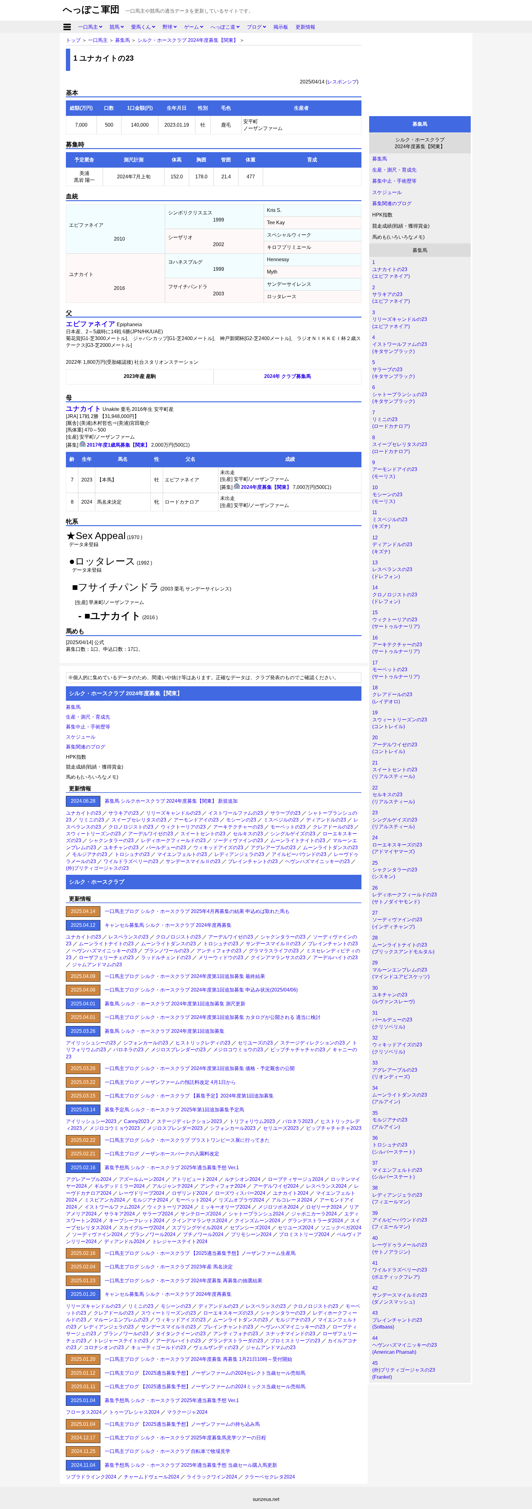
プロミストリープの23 (295, 1340)
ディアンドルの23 (326, 819)
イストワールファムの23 (235, 813)
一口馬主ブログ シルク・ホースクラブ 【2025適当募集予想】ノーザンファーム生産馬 (200, 1253)
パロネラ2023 (297, 1121)
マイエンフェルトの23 (182, 854)
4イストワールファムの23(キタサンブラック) (399, 344)
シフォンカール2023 (233, 1128)
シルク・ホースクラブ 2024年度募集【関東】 (187, 40)
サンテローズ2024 (200, 1213)
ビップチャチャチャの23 (297, 1049)
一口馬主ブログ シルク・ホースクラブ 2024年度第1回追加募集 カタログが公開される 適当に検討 (212, 1017)
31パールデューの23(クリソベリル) (392, 1019)
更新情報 (305, 27)
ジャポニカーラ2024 (314, 1213)
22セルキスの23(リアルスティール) (393, 794)
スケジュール (387, 192)
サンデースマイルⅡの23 (193, 861)
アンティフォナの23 (218, 950)
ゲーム (192, 27)
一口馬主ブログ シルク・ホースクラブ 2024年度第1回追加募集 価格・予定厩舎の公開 (200, 1068)
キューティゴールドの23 (158, 1347)
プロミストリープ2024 (304, 1234)
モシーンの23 (241, 819)
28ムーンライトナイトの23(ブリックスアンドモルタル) (403, 944)
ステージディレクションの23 (312, 1042)
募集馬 (122, 40)
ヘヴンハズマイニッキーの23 (317, 861)
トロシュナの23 (132, 854)
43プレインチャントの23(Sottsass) (397, 1319)
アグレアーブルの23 (273, 847)
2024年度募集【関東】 (266, 487)
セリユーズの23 (255, 1042)
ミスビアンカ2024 (104, 1200)
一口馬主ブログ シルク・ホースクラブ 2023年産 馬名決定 (169, 1266)
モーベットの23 (287, 827)
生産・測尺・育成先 (394, 169)
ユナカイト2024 (290, 1193)
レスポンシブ (342, 81)
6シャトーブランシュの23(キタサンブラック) (399, 394)
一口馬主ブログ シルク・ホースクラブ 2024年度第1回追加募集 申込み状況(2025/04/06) (201, 989)
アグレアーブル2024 (88, 1179)
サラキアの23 (123, 813)
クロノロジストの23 (130, 827)
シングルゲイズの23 (292, 833)
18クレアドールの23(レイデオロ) (392, 694)
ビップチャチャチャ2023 (333, 1128)
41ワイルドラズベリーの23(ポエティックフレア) (399, 1270)
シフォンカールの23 (145, 1042)
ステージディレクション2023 (189, 1121)
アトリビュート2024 (194, 1179)
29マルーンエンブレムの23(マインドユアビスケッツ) (400, 969)
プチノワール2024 (203, 1234)
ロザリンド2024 (190, 1193)
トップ (73, 40)
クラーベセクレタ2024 (269, 1476)
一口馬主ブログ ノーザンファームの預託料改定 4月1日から (170, 1082)
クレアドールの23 (333, 827)
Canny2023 (136, 1121)
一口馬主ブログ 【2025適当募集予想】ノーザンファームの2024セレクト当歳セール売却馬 (205, 1373)
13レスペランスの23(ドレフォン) (392, 569)
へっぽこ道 (223, 27)
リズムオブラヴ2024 (241, 1200)
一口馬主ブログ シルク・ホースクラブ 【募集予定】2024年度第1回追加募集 (189, 1095)
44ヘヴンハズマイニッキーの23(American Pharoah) (404, 1345)
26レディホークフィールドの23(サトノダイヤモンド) (404, 894)
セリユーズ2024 (295, 1227)
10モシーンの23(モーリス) (387, 494)
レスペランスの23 (128, 936)
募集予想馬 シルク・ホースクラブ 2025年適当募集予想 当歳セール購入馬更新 (191, 1465)
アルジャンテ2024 (172, 1186)
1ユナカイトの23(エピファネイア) (391, 269)
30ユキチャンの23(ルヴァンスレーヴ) (393, 994)
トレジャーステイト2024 (180, 1241)
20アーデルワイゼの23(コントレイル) (394, 744)
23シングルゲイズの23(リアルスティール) (394, 819)
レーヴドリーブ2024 (141, 1193)
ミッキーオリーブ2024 (225, 1207)
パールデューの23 (166, 847)
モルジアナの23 (89, 854)
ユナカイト (83, 408)
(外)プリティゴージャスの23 (97, 868)
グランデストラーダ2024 (315, 1220)
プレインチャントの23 (253, 861)
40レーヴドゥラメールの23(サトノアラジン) (399, 1245)
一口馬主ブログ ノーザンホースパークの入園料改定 (162, 1153)
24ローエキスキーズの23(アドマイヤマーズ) (397, 844)
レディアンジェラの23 (239, 854)
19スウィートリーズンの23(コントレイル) (399, 719)
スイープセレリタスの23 (138, 819)
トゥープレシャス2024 (134, 1412)
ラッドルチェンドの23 (166, 957)
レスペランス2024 (326, 1186)
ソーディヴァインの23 (238, 840)
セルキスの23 (248, 833)
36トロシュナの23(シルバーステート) (393, 1144)
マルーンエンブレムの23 (121, 1319)
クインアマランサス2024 (199, 1220)
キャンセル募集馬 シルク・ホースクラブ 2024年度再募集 (168, 925)
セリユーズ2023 (281, 1128)
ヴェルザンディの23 (215, 1347)
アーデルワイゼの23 (150, 833)
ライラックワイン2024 (212, 1476)
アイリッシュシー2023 (91, 1121)
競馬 (115, 27)
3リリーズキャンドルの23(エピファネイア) (399, 319)
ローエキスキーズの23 (228, 1313)
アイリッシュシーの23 (91, 1042)
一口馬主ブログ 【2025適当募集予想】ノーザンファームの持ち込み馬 (182, 1424)
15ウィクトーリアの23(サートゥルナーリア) (396, 619)
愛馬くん (141, 27)
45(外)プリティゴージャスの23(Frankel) (403, 1370)
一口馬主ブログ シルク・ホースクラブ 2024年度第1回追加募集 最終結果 (185, 976)
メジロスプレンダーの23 (178, 1049)
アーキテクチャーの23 (238, 827)
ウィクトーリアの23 (183, 827)
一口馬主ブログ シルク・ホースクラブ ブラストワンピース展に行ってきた (187, 1140)
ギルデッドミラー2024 (119, 1186)
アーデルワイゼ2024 (276, 1186)
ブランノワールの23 (166, 950)
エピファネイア (90, 324)
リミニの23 (91, 819)
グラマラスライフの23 (274, 950)
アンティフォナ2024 (223, 1186)
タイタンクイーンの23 (181, 1333)
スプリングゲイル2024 (197, 1227)
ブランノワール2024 (152, 1234)
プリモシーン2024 (251, 1234)
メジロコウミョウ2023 (114, 1128)
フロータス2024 (84, 1412)
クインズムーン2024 (257, 1220)
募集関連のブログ (392, 203)
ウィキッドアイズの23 (218, 847)
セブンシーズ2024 (250, 1227)
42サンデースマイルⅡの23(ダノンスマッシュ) (399, 1294)
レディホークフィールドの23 (173, 840)
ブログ (255, 27)
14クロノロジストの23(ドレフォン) (394, 594)
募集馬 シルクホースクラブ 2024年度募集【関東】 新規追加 (171, 801)
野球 (168, 27)
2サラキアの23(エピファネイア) (391, 294)
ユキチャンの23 (121, 847)
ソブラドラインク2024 (91, 1476)
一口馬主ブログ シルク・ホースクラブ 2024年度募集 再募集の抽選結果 (183, 1280)
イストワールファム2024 (112, 1207)
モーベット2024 (193, 1200)
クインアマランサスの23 (278, 957)
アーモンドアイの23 (196, 819)
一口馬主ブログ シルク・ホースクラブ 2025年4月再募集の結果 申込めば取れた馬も (197, 911)
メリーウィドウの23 (220, 957)
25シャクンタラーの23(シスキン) (394, 869)
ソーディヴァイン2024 (97, 1234)
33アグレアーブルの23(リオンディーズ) (394, 1069)
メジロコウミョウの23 (238, 1049)
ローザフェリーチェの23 (106, 957)
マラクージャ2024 (187, 1412)
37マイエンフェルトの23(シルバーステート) (397, 1169)
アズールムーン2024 (141, 1179)
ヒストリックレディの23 (202, 1042)
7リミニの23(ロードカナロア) (391, 419)
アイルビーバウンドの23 (299, 854)
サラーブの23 (285, 813)
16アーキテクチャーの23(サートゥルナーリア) (397, 644)
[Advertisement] (420, 73)
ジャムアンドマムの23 (97, 964)
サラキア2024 (119, 1213)
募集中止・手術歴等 (394, 181)
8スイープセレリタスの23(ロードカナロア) (399, 444)
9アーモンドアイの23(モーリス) (394, 469)
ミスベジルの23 (281, 819)
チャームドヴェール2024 (151, 1476)
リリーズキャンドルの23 (173, 813)
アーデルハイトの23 (335, 957)
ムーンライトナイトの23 (297, 840)
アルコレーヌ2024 (292, 1200)
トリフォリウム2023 (252, 1121)
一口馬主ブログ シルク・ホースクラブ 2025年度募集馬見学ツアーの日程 (185, 1437)
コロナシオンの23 (104, 1347)
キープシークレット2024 (136, 1220)
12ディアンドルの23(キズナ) (392, 544)
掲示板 (280, 27)
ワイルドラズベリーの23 (130, 861)
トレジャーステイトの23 (121, 1340)
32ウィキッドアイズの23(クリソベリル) (397, 1044)
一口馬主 (88, 27)
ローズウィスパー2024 (240, 1193)
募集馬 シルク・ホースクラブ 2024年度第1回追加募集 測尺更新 (175, 1003)
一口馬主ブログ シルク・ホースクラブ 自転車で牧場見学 (167, 1451)
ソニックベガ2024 (341, 1227)
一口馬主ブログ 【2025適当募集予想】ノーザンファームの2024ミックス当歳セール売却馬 (205, 1386)
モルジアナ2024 (150, 1200)
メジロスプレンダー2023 (175, 1128)
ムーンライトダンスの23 (330, 847)
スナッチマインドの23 (290, 1333)
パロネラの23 (128, 1049)
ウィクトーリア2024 (170, 1207)
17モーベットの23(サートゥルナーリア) (396, 669)
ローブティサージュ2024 (295, 1179)
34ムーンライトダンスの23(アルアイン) (399, 1095)
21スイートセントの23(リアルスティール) (394, 769)
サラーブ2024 (157, 1213)
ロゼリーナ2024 (324, 1207)
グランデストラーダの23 (235, 1340)
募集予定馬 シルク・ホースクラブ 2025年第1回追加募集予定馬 (174, 1109)
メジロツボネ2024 (278, 1207)
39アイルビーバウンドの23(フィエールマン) (399, 1220)
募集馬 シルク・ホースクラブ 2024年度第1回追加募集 (164, 1031)
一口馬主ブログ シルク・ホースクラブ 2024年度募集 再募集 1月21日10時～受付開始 (198, 1359)
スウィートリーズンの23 (93, 833)
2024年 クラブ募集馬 (287, 376)
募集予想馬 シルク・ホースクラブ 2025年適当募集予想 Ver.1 (172, 1167)
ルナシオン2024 (242, 1179)
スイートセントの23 (202, 833)
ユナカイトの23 (83, 813)
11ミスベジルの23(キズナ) (389, 519)
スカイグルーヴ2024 (141, 1227)
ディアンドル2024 (124, 1241)
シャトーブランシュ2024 (256, 1213)
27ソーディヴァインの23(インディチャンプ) (397, 919)
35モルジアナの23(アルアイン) (389, 1120)
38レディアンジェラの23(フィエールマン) (397, 1194)
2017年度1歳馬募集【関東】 (118, 445)
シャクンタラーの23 (111, 840)
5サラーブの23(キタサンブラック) (393, 369)
